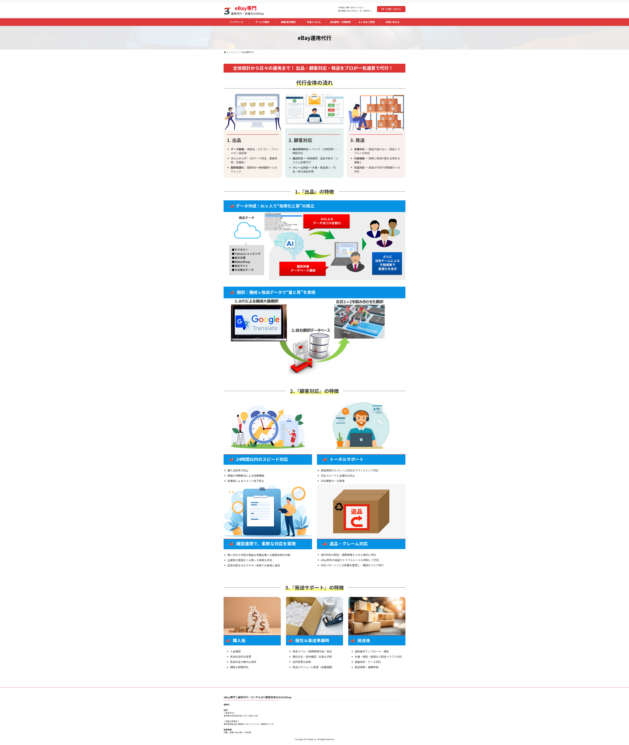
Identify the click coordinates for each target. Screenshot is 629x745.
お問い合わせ (393, 9)
